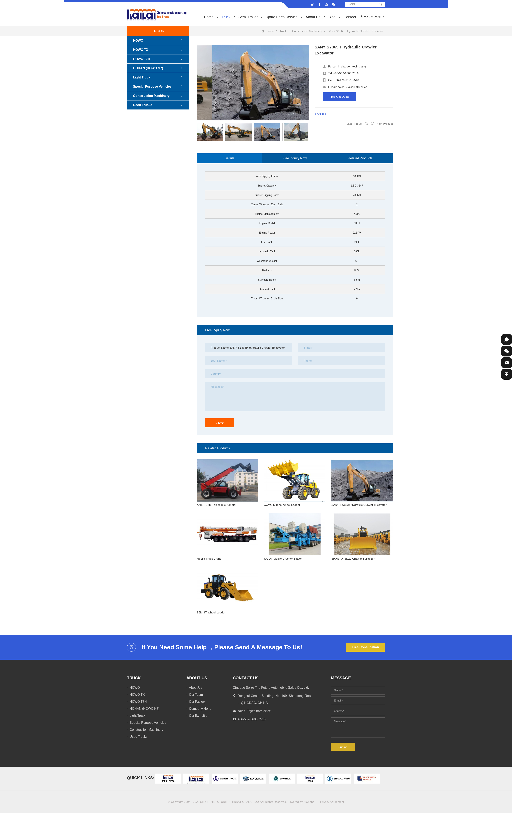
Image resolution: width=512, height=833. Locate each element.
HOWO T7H (141, 59)
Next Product (384, 123)
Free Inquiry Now (294, 158)
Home (209, 17)
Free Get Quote (339, 96)
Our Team (196, 694)
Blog (332, 17)
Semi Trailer (248, 17)
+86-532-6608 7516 (346, 73)
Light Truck (141, 77)
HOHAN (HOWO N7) (148, 68)
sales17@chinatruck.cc (352, 86)
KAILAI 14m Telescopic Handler (216, 504)
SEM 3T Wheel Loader (211, 612)
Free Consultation (365, 647)
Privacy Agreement (332, 801)
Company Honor (200, 708)
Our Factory (197, 701)
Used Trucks (142, 105)
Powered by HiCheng (301, 801)
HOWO (138, 40)
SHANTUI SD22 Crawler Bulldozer (353, 558)
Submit (219, 423)
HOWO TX (140, 49)
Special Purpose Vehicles (152, 86)
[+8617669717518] (506, 339)
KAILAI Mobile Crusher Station (283, 558)
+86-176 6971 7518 (346, 80)
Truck (226, 17)
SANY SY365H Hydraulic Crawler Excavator (359, 504)
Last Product (354, 123)
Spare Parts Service (282, 17)
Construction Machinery (307, 31)
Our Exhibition (199, 715)
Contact (350, 17)
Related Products (360, 158)
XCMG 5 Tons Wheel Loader (282, 504)
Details (229, 158)
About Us (313, 17)
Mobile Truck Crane (209, 558)
